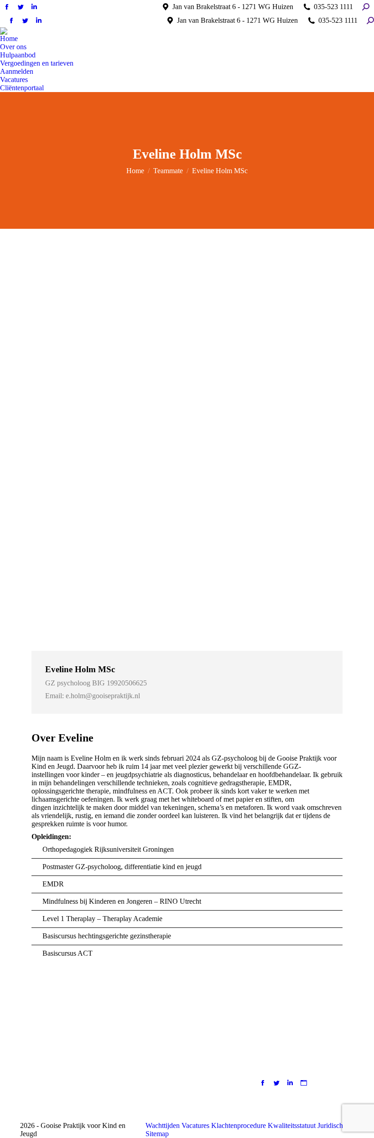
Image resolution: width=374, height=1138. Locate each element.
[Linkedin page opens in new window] (290, 1083)
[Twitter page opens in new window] (276, 1083)
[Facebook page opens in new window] (263, 1083)
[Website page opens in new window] (304, 1083)
